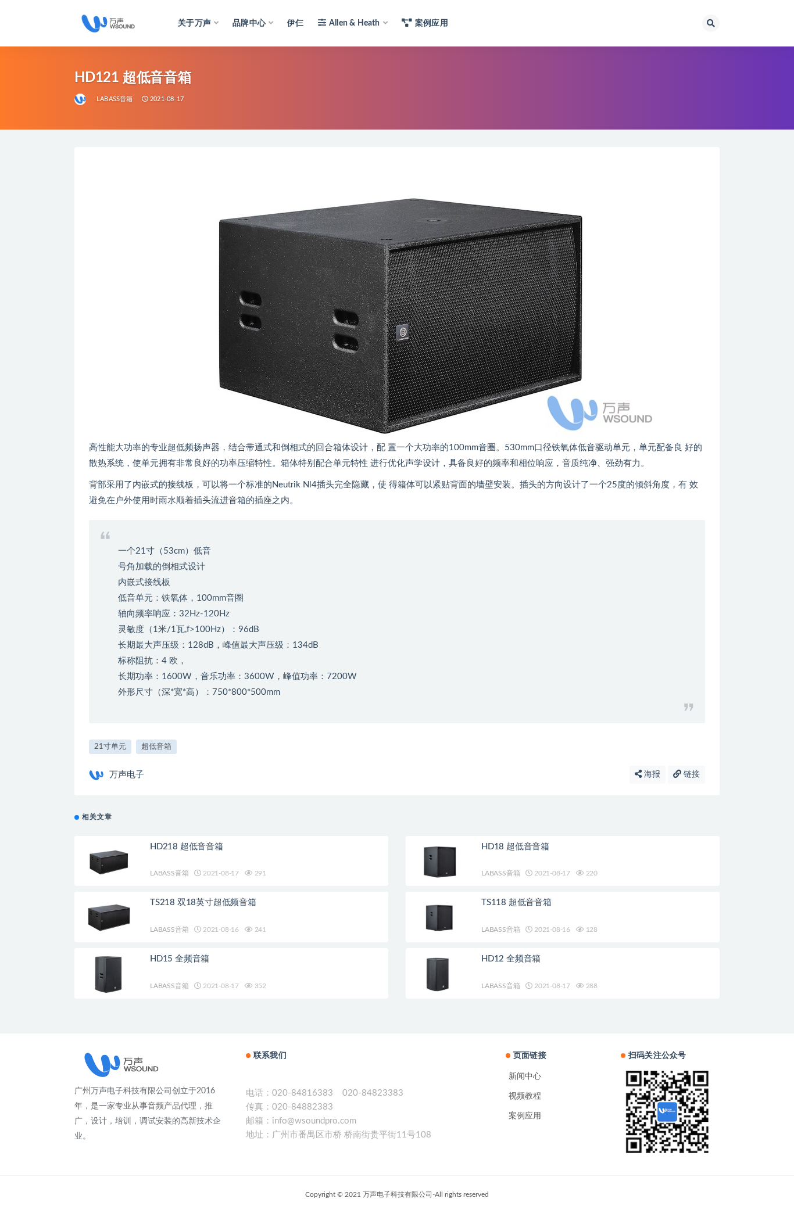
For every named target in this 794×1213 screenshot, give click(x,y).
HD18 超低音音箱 (515, 846)
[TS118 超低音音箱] (441, 917)
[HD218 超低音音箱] (109, 861)
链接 (690, 774)
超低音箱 (156, 747)
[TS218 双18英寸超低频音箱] (109, 917)
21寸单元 (110, 747)
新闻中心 (525, 1076)
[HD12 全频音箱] (441, 973)
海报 (651, 774)
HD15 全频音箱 (179, 958)
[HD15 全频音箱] (109, 973)
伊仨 (295, 23)
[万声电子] (81, 99)
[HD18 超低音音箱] (441, 861)
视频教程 (525, 1096)
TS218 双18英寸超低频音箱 (203, 902)
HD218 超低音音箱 (186, 846)
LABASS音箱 (114, 99)
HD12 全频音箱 (511, 958)
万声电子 (126, 774)
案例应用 (431, 23)
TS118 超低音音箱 (516, 902)
